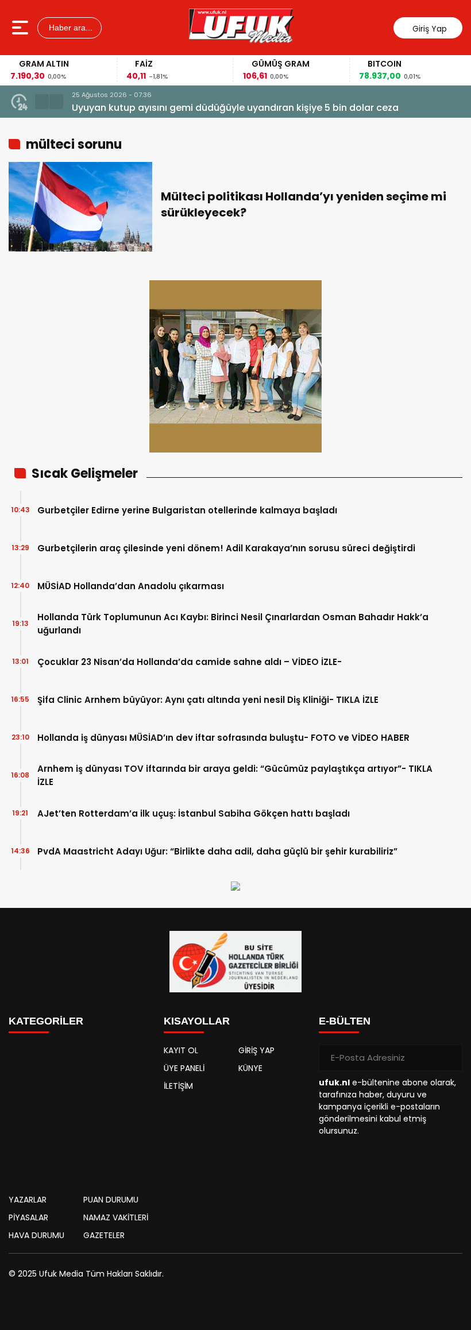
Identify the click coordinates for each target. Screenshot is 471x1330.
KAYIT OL (181, 1050)
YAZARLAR (28, 1199)
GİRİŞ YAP (256, 1050)
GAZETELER (104, 1235)
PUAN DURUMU (110, 1199)
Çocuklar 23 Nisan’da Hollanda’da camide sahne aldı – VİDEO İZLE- (189, 662)
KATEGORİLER (46, 1021)
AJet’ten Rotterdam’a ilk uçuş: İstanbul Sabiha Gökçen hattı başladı (193, 813)
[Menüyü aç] (21, 27)
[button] (42, 101)
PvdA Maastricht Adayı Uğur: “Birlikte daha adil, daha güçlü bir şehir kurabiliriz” (217, 851)
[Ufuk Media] (241, 28)
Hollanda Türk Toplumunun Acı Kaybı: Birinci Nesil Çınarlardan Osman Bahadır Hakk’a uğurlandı (232, 623)
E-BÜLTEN (344, 1021)
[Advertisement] (80, 1110)
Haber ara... (69, 27)
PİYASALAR (28, 1217)
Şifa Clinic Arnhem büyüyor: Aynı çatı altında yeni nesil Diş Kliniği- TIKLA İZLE (208, 700)
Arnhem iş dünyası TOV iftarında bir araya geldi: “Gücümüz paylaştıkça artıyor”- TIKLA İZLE (235, 775)
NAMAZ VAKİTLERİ (115, 1217)
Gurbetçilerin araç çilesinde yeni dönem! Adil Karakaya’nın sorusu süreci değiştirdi (226, 548)
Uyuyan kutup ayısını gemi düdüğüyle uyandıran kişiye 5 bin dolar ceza (235, 107)
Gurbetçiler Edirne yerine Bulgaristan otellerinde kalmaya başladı (187, 510)
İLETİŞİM (178, 1086)
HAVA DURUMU (36, 1235)
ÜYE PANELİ (184, 1068)
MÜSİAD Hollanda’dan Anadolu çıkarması (130, 586)
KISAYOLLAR (197, 1021)
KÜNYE (250, 1068)
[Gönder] (449, 1058)
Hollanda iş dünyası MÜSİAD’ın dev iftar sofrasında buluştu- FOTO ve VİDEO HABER (223, 738)
